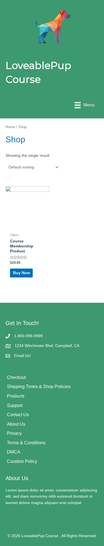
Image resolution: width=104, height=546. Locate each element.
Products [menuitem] (15, 396)
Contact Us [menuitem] (18, 414)
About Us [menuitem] (16, 424)
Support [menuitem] (14, 405)
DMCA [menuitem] (13, 452)
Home (10, 127)
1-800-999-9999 (28, 336)
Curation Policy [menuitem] (22, 461)
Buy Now (21, 273)
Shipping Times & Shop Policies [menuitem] (38, 386)
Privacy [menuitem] (14, 433)
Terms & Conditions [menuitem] (26, 442)
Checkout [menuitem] (16, 377)
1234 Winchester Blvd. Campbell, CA (47, 346)
